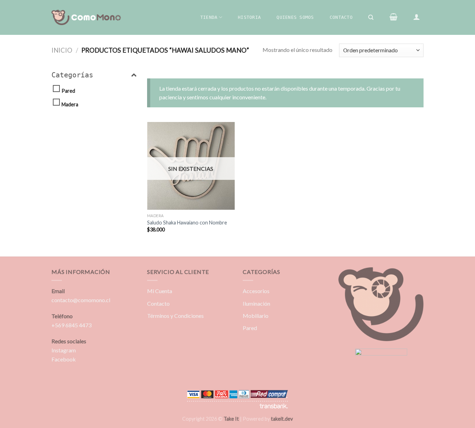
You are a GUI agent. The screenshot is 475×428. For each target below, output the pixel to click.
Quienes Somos (295, 17)
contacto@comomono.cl (80, 300)
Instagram (63, 350)
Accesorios (256, 291)
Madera (70, 104)
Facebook (63, 359)
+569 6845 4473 (71, 325)
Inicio (61, 50)
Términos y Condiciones (175, 315)
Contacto (341, 17)
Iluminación (256, 303)
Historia (249, 17)
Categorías (72, 75)
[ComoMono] (86, 17)
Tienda (209, 17)
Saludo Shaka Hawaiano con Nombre (187, 223)
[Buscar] (371, 17)
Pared (68, 91)
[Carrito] (393, 17)
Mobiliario (255, 315)
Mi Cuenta (159, 291)
